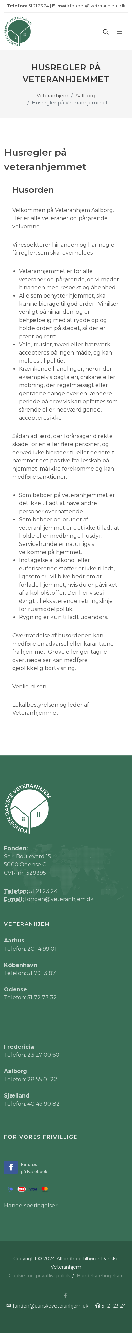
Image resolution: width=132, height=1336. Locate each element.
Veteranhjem (52, 96)
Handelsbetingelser (31, 1205)
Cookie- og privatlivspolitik (39, 1276)
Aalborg (85, 96)
